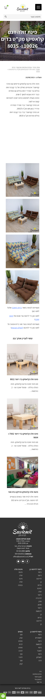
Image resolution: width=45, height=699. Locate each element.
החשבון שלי (38, 679)
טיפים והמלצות (37, 674)
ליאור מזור (18, 688)
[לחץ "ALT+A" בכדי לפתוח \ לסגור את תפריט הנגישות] (3, 696)
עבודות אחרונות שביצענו (24, 67)
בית (40, 671)
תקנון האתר (38, 677)
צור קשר (39, 682)
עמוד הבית (36, 67)
